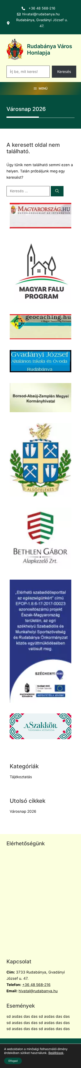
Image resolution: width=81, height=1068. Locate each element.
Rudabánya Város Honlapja (49, 49)
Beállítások (56, 1053)
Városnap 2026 (23, 811)
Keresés (64, 71)
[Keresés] (57, 191)
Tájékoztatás (21, 777)
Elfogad (12, 1060)
